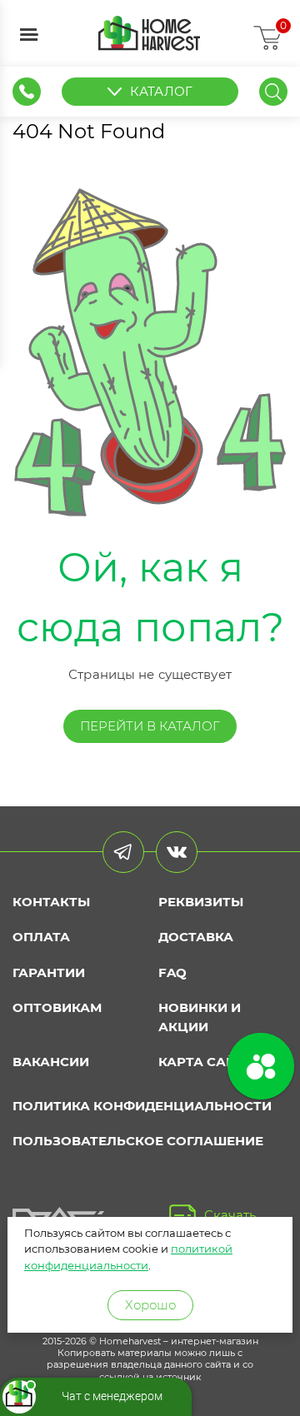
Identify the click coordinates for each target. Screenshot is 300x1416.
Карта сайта (205, 1061)
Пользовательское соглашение (137, 1141)
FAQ (172, 972)
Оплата (41, 937)
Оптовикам (57, 1007)
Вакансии (50, 1061)
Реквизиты (200, 902)
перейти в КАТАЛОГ (150, 726)
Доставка (195, 937)
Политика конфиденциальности (142, 1106)
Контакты (51, 902)
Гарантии (48, 972)
